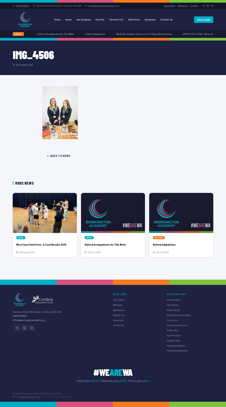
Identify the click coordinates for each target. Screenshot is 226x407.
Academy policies (176, 345)
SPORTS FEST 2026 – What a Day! (197, 34)
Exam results (173, 310)
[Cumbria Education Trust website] (42, 299)
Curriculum (172, 320)
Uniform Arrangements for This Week (53, 34)
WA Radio (118, 305)
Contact (194, 5)
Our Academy (84, 19)
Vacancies (183, 5)
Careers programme (177, 325)
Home (57, 19)
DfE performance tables (179, 315)
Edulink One (169, 5)
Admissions (119, 310)
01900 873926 (22, 5)
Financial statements (177, 350)
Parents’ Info (116, 19)
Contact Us (166, 19)
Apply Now (203, 19)
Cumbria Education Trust (29, 397)
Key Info (100, 19)
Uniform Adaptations (92, 34)
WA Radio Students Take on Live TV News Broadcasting (142, 34)
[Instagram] (208, 6)
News (69, 19)
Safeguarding (173, 340)
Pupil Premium (174, 335)
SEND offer (172, 330)
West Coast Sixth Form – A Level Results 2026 (41, 244)
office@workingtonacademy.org (103, 5)
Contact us (118, 325)
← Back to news (58, 155)
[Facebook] (203, 6)
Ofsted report (173, 299)
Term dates (118, 299)
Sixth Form (134, 19)
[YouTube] (212, 6)
